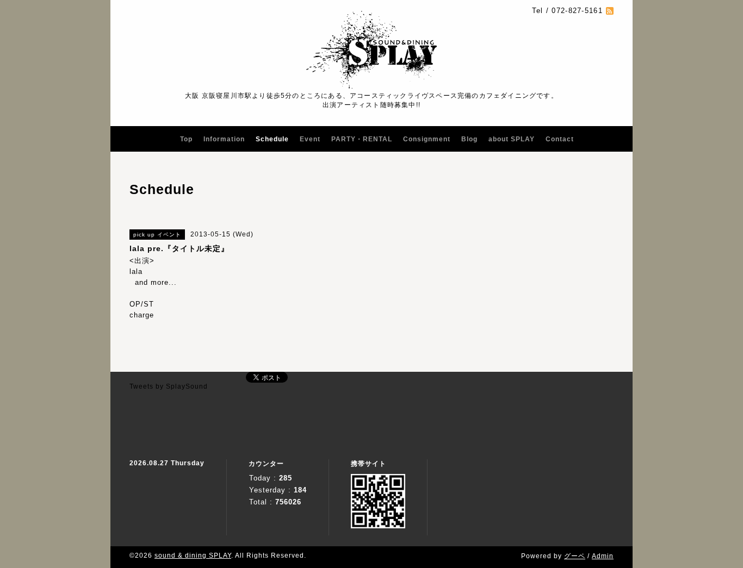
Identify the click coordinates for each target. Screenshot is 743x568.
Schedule (272, 139)
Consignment (426, 139)
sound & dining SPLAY (192, 555)
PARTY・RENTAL (361, 139)
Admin (603, 556)
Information (224, 139)
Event (310, 139)
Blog (469, 139)
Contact (560, 139)
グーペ (574, 556)
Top (186, 139)
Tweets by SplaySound (168, 386)
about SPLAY (511, 139)
